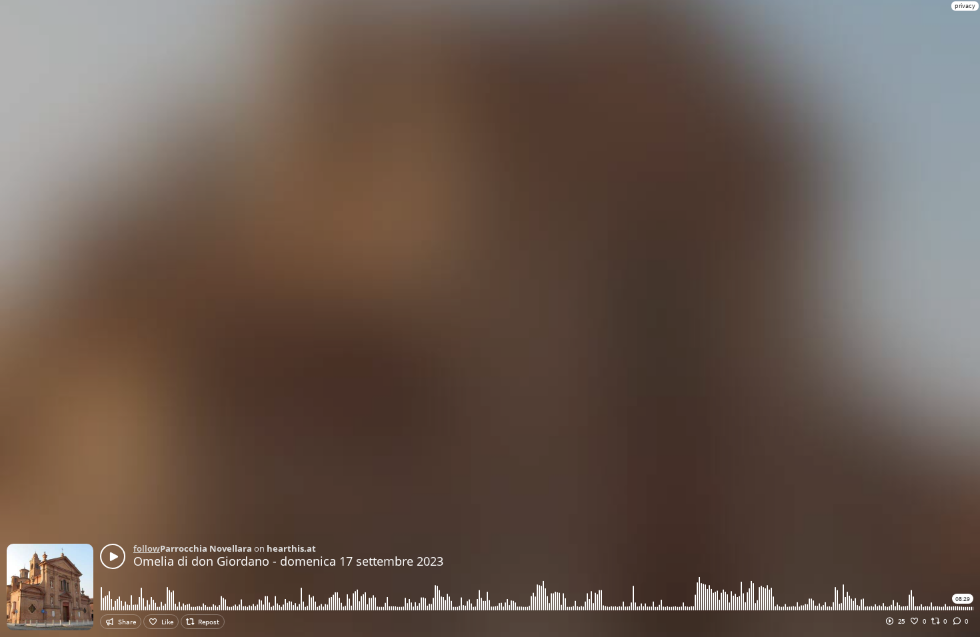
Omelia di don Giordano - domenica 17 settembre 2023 (288, 561)
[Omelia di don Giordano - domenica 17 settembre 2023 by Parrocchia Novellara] (112, 556)
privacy (965, 5)
